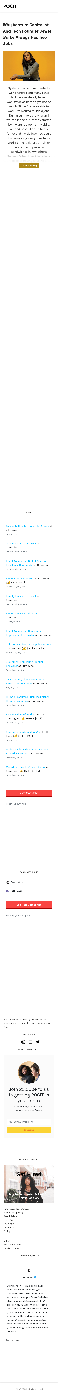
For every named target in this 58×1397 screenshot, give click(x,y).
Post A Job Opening (13, 1212)
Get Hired (8, 1220)
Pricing (7, 1231)
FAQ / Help (9, 1223)
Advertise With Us (12, 1244)
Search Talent (10, 1216)
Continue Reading (29, 165)
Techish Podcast (11, 1248)
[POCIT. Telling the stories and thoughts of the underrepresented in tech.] (10, 6)
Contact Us (9, 1227)
